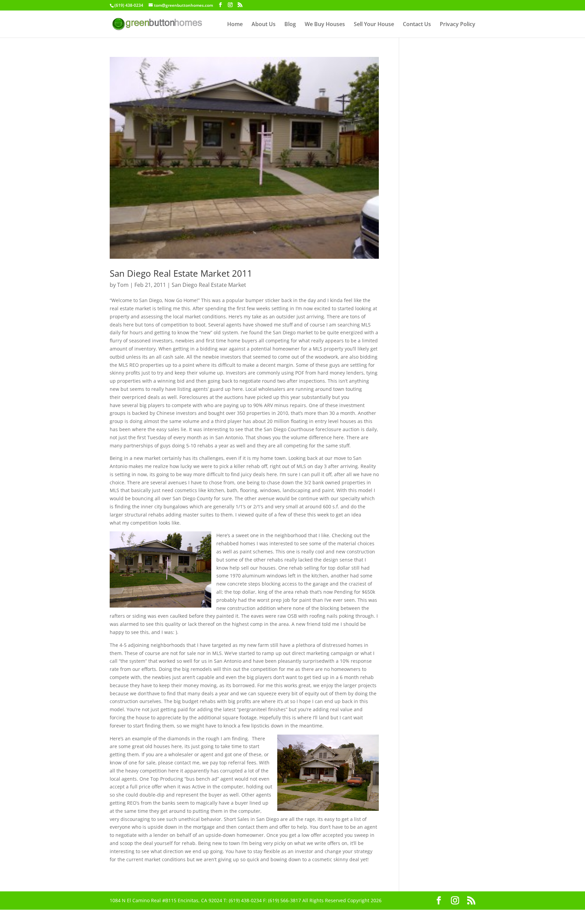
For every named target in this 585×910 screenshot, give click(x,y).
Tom (123, 285)
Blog (290, 25)
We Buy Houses (325, 25)
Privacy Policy (457, 25)
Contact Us (417, 25)
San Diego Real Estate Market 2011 (181, 273)
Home (235, 25)
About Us (264, 25)
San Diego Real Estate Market (209, 285)
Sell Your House (374, 25)
